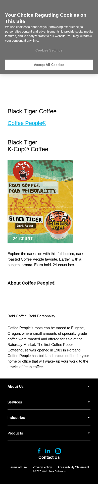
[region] (49, 37)
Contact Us (49, 457)
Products (15, 433)
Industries (16, 417)
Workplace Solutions (54, 471)
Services (15, 401)
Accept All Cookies (49, 65)
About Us (16, 386)
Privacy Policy (42, 467)
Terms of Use (18, 467)
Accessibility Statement (73, 467)
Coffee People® (27, 123)
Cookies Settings (48, 50)
